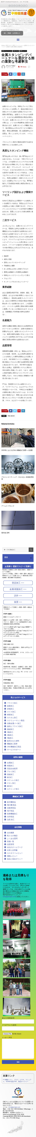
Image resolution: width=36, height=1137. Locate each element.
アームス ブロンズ (7, 506)
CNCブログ (8, 45)
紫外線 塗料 (5, 533)
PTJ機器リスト (8, 1080)
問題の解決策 (11, 416)
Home (3, 45)
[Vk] (17, 6)
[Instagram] (22, 6)
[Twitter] (14, 6)
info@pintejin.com (14, 1107)
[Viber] (26, 6)
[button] (12, 33)
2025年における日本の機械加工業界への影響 (17, 450)
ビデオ (22, 1080)
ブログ (16, 1080)
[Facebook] (10, 6)
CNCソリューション (18, 45)
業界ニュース (23, 51)
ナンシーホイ (10, 66)
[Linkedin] (19, 6)
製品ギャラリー (23, 1081)
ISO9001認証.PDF (11, 1081)
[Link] (24, 6)
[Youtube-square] (12, 6)
